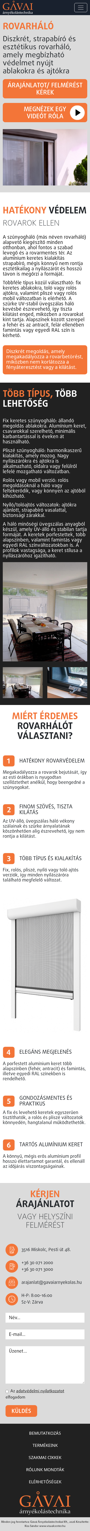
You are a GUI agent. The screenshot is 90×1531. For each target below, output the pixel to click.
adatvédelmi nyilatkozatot (40, 1391)
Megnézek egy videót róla (45, 113)
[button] (82, 682)
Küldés (21, 1411)
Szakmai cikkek (45, 1457)
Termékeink (45, 1445)
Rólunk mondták (45, 1469)
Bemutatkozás (45, 1433)
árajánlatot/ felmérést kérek (45, 89)
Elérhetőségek (45, 1481)
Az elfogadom (35, 1394)
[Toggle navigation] (80, 7)
